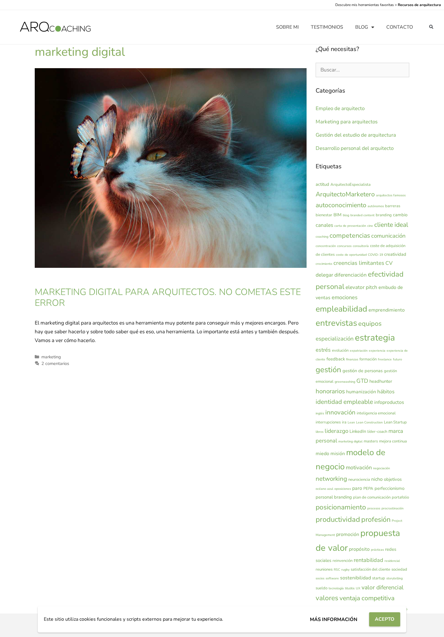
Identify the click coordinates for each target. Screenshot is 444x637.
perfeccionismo (389, 488)
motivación (359, 467)
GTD (362, 381)
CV (389, 263)
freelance (385, 359)
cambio (400, 215)
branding (384, 215)
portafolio (400, 497)
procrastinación (392, 508)
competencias (350, 235)
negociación (381, 468)
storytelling (394, 578)
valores (327, 598)
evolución (340, 350)
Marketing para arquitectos (347, 121)
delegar (324, 274)
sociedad (399, 569)
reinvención (342, 560)
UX (358, 588)
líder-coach (377, 431)
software (332, 578)
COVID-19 (375, 254)
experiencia (377, 350)
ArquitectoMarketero (345, 194)
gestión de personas (363, 371)
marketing (51, 357)
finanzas (352, 359)
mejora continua (393, 441)
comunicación (388, 236)
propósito (359, 549)
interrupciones (328, 422)
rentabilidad (368, 560)
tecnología (336, 588)
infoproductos (389, 402)
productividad (338, 519)
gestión (328, 369)
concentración (326, 246)
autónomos (376, 206)
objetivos (393, 479)
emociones (345, 297)
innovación (340, 412)
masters (371, 441)
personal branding (334, 497)
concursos (344, 246)
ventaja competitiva (366, 598)
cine (370, 225)
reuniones (324, 569)
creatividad (395, 254)
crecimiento (324, 263)
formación (368, 359)
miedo (322, 453)
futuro (397, 359)
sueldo (321, 588)
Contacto (399, 27)
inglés (320, 413)
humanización (361, 391)
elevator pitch (361, 287)
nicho (377, 479)
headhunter (380, 381)
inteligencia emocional (376, 413)
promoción (347, 534)
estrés (323, 349)
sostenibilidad (355, 578)
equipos (369, 323)
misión (337, 453)
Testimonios (327, 27)
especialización (335, 339)
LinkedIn (357, 431)
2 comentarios (55, 363)
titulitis (350, 588)
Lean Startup (395, 422)
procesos (373, 508)
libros (319, 431)
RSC (337, 569)
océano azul (324, 488)
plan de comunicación (372, 497)
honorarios (330, 391)
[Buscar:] (362, 69)
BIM (337, 215)
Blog (361, 27)
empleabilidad (341, 309)
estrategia (375, 337)
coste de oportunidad (351, 254)
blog (346, 215)
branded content (362, 215)
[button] (431, 27)
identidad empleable (344, 402)
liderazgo (336, 431)
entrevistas (336, 323)
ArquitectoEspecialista (350, 184)
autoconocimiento (341, 205)
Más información (333, 619)
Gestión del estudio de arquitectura (356, 135)
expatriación (359, 350)
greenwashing (345, 381)
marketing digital (350, 441)
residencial (392, 561)
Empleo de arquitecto (340, 108)
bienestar (324, 215)
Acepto (384, 619)
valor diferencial (383, 587)
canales (324, 225)
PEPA (368, 488)
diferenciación (350, 274)
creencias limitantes (358, 263)
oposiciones (342, 488)
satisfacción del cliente (370, 569)
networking (331, 478)
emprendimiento (386, 310)
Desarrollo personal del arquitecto (355, 148)
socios (320, 578)
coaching (322, 236)
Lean (351, 422)
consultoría (361, 246)
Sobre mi (287, 27)
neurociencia (359, 479)
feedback (336, 359)
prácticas (377, 549)
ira (344, 422)
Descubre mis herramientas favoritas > (388, 4)
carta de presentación (350, 225)
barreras (392, 206)
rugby (345, 569)
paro (357, 488)
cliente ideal (391, 224)
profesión (376, 519)
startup (378, 578)
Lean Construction (369, 422)
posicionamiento (341, 507)
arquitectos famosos (391, 195)
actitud (322, 184)
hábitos (385, 391)
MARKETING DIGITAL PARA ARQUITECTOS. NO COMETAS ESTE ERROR (168, 297)
